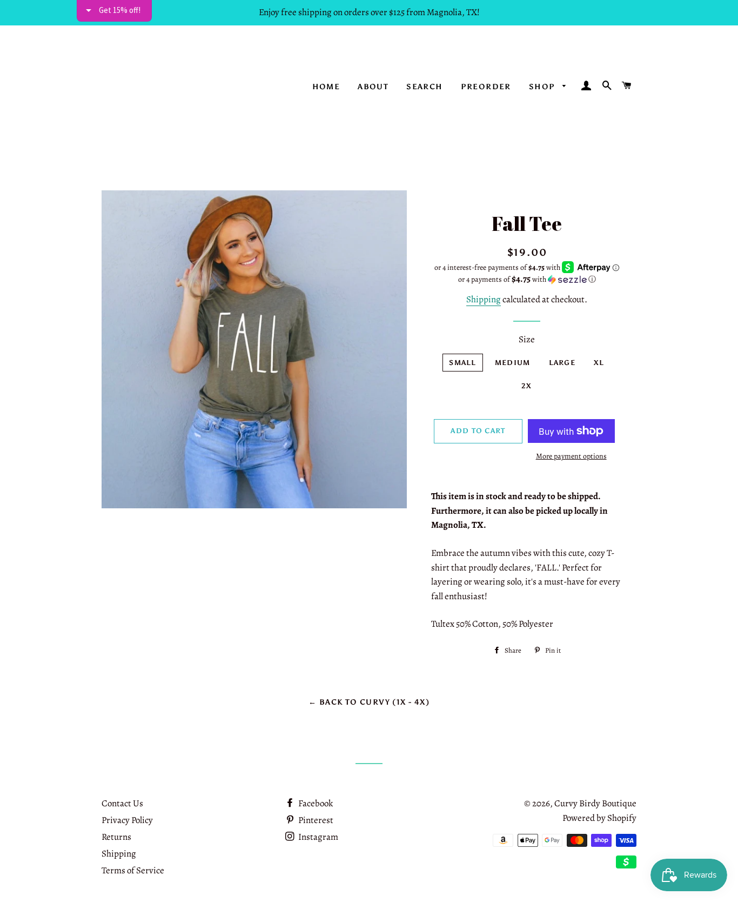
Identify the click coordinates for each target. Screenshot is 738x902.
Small (463, 363)
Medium (513, 363)
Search (424, 86)
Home (326, 86)
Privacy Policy (127, 820)
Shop (543, 86)
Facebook (315, 803)
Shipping (483, 299)
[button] (527, 279)
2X (526, 386)
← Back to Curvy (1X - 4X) (369, 702)
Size (527, 339)
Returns (116, 837)
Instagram (317, 837)
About (373, 86)
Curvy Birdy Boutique (595, 803)
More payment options (571, 456)
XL (599, 363)
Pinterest (315, 820)
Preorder (486, 86)
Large (562, 363)
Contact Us (122, 803)
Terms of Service (133, 870)
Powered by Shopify (599, 818)
